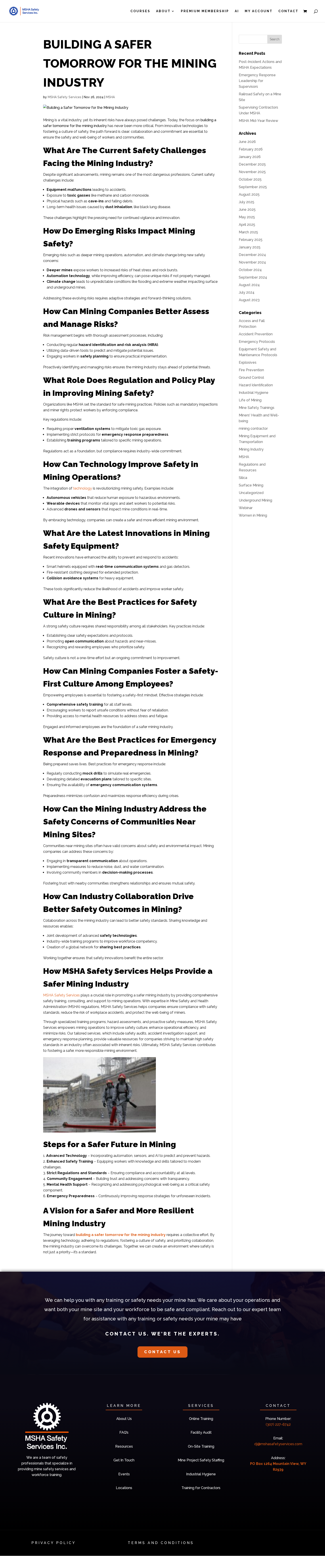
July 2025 (246, 202)
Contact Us (162, 1351)
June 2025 (247, 209)
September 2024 (253, 277)
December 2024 (252, 255)
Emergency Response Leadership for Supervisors (257, 81)
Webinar (245, 508)
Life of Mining (250, 400)
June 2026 (247, 142)
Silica (243, 478)
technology (82, 488)
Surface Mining (251, 485)
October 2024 (250, 270)
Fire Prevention (251, 370)
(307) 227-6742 (278, 1424)
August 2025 (249, 194)
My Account (259, 11)
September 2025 (253, 187)
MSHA (110, 97)
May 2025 (247, 217)
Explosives (247, 362)
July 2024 (246, 292)
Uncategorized (251, 493)
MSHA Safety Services (64, 97)
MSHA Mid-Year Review (258, 121)
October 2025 (250, 179)
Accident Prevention (256, 334)
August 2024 (249, 285)
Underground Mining (255, 500)
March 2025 (248, 232)
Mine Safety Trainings (256, 408)
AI (237, 11)
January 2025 (249, 247)
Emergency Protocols (257, 342)
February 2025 (250, 240)
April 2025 (247, 225)
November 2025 (252, 172)
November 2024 (252, 262)
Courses (140, 11)
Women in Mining (253, 515)
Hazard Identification (256, 385)
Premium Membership (205, 11)
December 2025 (252, 164)
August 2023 (249, 300)
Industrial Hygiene (253, 392)
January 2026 (250, 157)
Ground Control (251, 377)
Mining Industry (251, 449)
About (163, 11)
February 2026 (251, 149)
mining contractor (253, 428)
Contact (288, 11)
